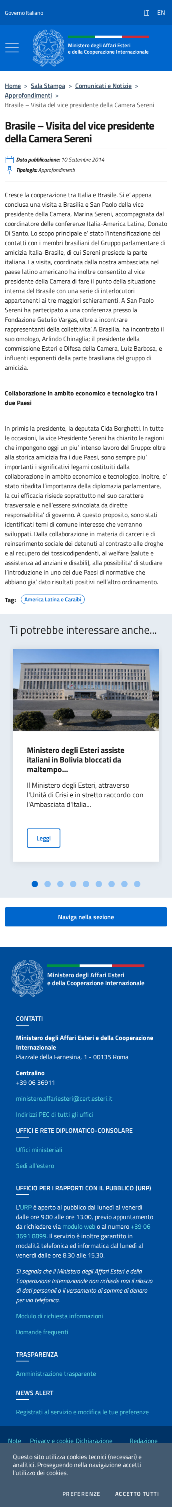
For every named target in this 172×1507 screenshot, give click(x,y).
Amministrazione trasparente (56, 1373)
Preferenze (81, 1494)
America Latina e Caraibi (52, 598)
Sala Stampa (48, 85)
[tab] (35, 884)
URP (26, 1207)
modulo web (78, 1226)
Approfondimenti (28, 95)
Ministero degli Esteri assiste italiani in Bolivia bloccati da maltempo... (75, 759)
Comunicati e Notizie (103, 85)
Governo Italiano (24, 12)
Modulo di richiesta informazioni (59, 1316)
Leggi (43, 838)
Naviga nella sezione (86, 917)
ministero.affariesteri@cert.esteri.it (64, 1098)
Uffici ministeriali (39, 1149)
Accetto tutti (137, 1494)
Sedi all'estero (35, 1165)
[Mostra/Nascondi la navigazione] (12, 48)
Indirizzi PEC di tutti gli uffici (54, 1114)
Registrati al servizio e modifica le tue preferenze (82, 1412)
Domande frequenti (42, 1332)
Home (13, 85)
